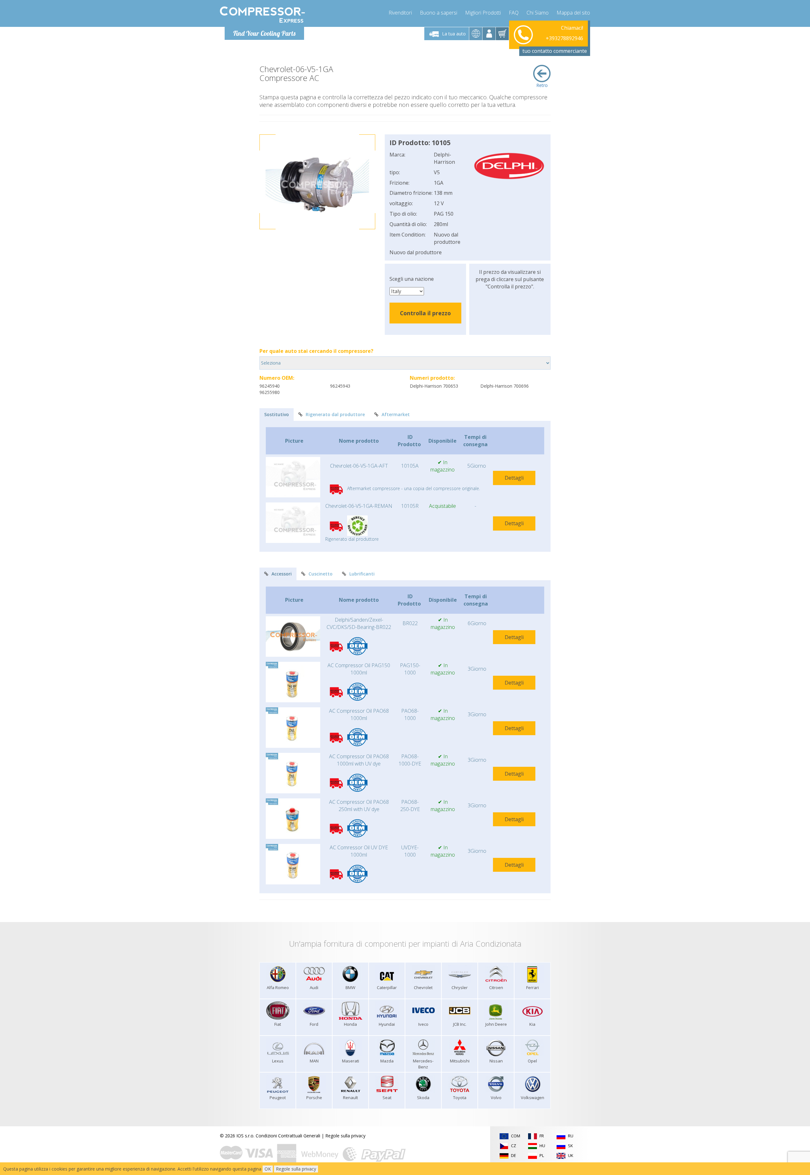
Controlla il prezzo (425, 313)
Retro (542, 85)
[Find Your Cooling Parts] (262, 14)
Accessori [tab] (281, 574)
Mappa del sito (573, 12)
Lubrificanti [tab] (362, 574)
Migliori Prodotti (483, 12)
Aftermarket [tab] (396, 414)
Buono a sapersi (438, 12)
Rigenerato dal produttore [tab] (335, 414)
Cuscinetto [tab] (320, 574)
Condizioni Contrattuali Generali (288, 1136)
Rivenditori (400, 12)
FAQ (514, 12)
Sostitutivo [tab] (276, 414)
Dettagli (514, 477)
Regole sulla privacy (345, 1136)
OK (268, 1169)
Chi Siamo (537, 12)
